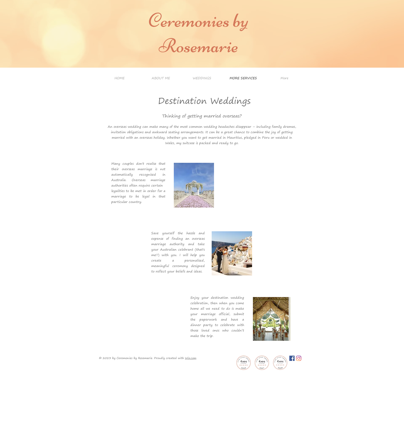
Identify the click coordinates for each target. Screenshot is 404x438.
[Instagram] (298, 358)
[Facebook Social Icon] (292, 358)
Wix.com (190, 358)
